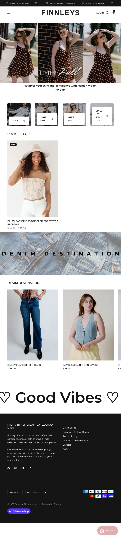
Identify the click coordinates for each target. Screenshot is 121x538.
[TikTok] (32, 468)
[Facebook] (10, 468)
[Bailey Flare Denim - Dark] (32, 325)
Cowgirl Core (19, 134)
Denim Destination (23, 283)
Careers (67, 444)
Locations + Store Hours (76, 432)
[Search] (107, 12)
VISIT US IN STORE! (14, 3)
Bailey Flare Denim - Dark (24, 365)
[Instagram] (17, 468)
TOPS (15, 120)
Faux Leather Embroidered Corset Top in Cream (32, 223)
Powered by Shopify (51, 504)
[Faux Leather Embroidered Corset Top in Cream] (32, 178)
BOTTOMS (43, 119)
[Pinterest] (25, 468)
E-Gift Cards (69, 427)
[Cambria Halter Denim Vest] (88, 325)
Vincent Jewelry (99, 115)
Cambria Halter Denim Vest (80, 365)
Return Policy (70, 436)
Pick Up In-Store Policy (75, 440)
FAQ (65, 449)
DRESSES (71, 119)
